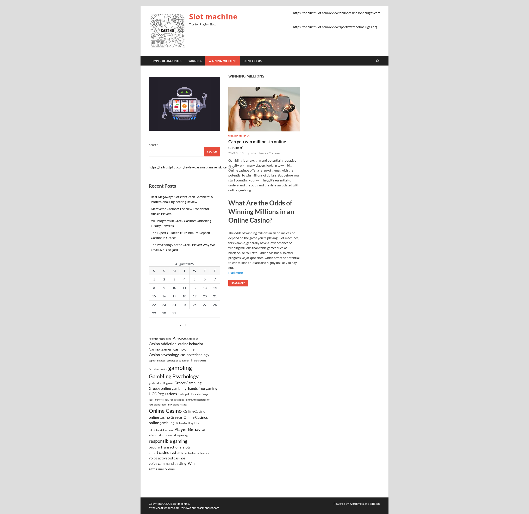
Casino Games (160, 349)
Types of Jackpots (166, 61)
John (253, 153)
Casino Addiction (162, 344)
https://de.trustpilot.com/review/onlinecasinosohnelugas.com (336, 13)
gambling (180, 367)
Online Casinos (195, 417)
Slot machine (213, 17)
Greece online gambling (167, 388)
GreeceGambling (187, 383)
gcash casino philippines (161, 383)
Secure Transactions (165, 447)
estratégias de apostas (178, 360)
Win (191, 463)
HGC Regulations (163, 394)
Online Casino (165, 410)
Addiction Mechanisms (160, 338)
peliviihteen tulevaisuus (161, 430)
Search (153, 145)
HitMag (375, 503)
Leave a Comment (270, 153)
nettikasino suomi (158, 404)
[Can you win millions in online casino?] (264, 111)
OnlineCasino (194, 411)
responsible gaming (168, 441)
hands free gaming (202, 388)
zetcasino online (162, 469)
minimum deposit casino (198, 399)
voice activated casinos (167, 458)
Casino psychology (164, 355)
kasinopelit (184, 394)
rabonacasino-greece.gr (176, 435)
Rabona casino (156, 435)
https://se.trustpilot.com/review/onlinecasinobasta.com (184, 507)
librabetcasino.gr (199, 394)
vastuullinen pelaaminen (197, 453)
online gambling (161, 423)
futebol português (158, 369)
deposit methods (157, 360)
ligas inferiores (156, 399)
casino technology (194, 355)
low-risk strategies (174, 399)
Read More (236, 282)
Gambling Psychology (174, 376)
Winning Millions (222, 61)
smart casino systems (166, 452)
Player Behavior (190, 429)
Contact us (252, 61)
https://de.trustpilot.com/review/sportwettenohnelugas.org (335, 27)
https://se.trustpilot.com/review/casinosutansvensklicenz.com (192, 167)
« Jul (183, 325)
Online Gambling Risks (187, 423)
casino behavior (190, 344)
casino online (183, 349)
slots (187, 447)
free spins (199, 360)
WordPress (356, 503)
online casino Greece (165, 417)
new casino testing (177, 404)
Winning (195, 61)
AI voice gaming (185, 338)
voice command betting (167, 463)
